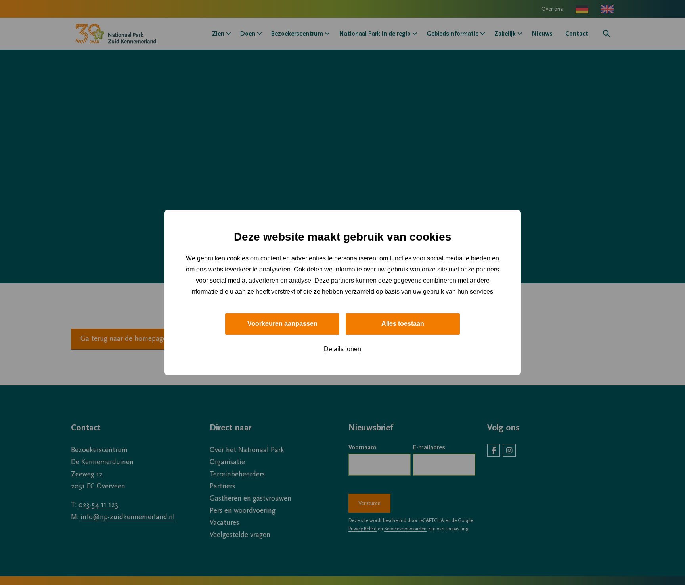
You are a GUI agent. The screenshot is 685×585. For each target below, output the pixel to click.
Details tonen (342, 349)
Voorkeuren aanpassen (282, 323)
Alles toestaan (402, 323)
